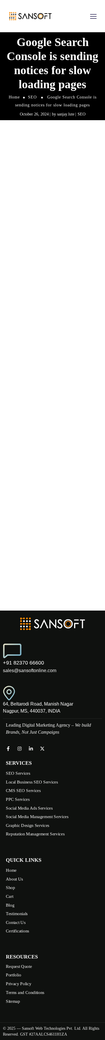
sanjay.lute (65, 114)
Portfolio (13, 975)
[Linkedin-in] (31, 748)
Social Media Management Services (37, 816)
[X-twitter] (42, 748)
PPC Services (18, 799)
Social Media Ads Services (29, 808)
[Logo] (30, 16)
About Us (14, 878)
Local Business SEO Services (32, 782)
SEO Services (18, 773)
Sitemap (13, 1001)
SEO (32, 97)
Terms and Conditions (25, 992)
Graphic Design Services (27, 825)
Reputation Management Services (35, 834)
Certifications (17, 931)
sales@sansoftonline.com (29, 670)
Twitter (47, 331)
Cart (9, 896)
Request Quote (19, 966)
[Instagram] (19, 748)
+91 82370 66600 (23, 663)
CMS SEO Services (23, 790)
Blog (10, 905)
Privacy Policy (18, 983)
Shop (10, 887)
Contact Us (15, 922)
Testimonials (17, 913)
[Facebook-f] (8, 748)
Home (14, 97)
